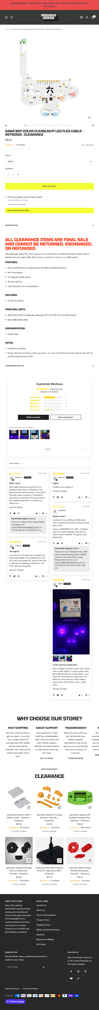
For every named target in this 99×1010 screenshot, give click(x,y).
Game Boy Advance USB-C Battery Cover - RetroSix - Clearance (19, 818)
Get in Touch (46, 758)
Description (11, 225)
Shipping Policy (43, 925)
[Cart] (92, 17)
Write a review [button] (33, 417)
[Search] (12, 17)
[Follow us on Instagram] (85, 971)
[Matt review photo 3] (62, 658)
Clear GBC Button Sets (18, 320)
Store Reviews (75, 758)
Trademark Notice (14, 366)
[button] (35, 397)
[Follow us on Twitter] (78, 971)
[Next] (93, 125)
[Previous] (6, 125)
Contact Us (41, 905)
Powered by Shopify (30, 989)
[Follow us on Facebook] (71, 971)
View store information (17, 204)
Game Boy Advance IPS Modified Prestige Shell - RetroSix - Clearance (80, 818)
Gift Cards (41, 944)
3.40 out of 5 (56, 389)
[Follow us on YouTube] (71, 978)
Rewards (40, 934)
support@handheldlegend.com (25, 527)
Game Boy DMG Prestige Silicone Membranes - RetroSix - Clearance (80, 871)
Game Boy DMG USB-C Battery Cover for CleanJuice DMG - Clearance (49, 871)
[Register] (43, 967)
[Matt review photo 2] (56, 658)
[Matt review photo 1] (71, 622)
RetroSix (22, 348)
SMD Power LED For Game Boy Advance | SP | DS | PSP (32, 315)
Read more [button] (14, 503)
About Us (40, 910)
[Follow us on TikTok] (78, 978)
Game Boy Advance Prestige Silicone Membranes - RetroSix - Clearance (19, 871)
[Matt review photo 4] (69, 658)
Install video (13, 334)
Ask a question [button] (65, 417)
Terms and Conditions (46, 915)
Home (7, 29)
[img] (15, 474)
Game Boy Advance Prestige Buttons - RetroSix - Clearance (49, 818)
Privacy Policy (42, 920)
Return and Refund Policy (48, 930)
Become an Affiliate (45, 939)
